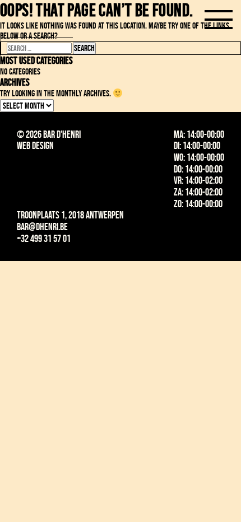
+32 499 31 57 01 (44, 238)
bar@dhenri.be (42, 226)
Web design (35, 145)
